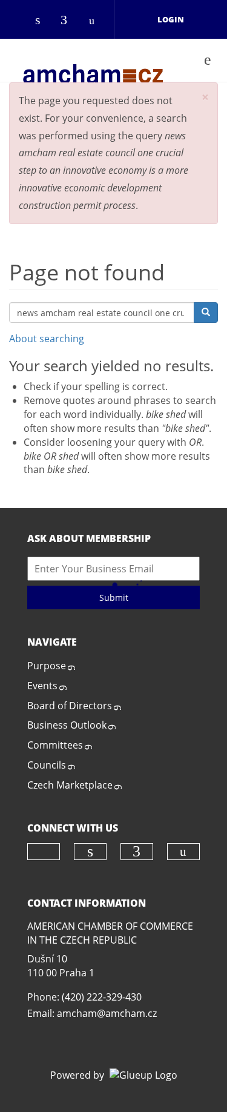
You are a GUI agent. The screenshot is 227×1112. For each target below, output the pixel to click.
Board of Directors (69, 705)
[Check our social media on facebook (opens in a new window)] (70, 20)
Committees (55, 745)
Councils (46, 765)
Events (42, 685)
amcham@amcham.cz (107, 1013)
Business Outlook (67, 725)
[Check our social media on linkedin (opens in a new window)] (44, 20)
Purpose (46, 665)
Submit (113, 597)
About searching (46, 338)
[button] (205, 97)
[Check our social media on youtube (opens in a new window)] (95, 20)
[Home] (92, 60)
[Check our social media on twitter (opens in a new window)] (19, 20)
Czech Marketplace (70, 785)
